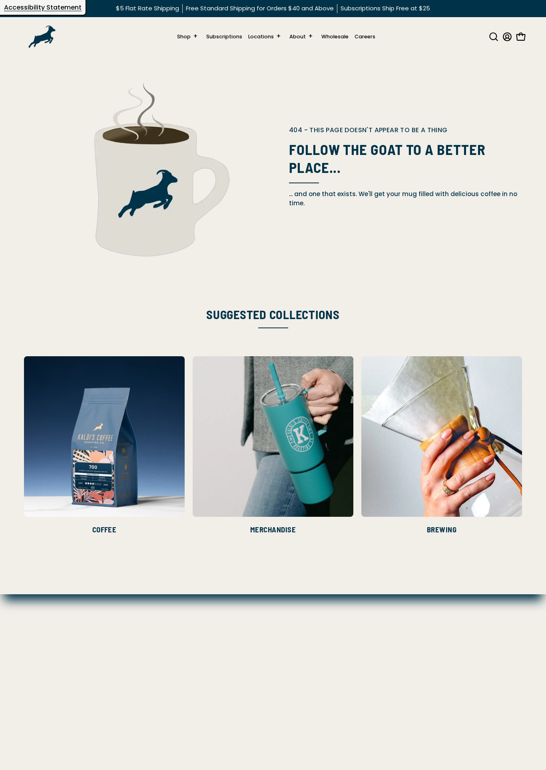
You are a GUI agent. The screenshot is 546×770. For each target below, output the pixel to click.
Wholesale (40, 710)
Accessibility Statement (43, 7)
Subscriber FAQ (48, 647)
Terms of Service (50, 685)
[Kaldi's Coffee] (42, 37)
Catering (38, 697)
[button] (492, 36)
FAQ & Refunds (47, 635)
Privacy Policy (45, 660)
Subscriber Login (50, 722)
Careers (36, 622)
